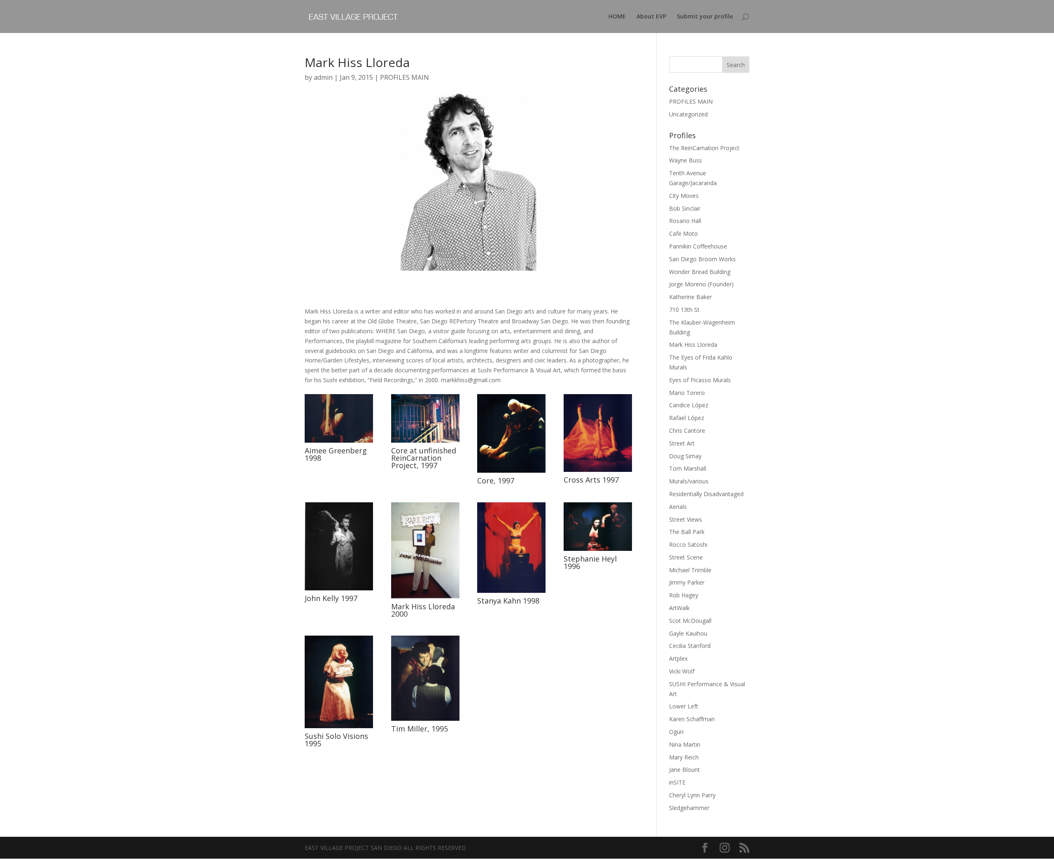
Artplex (678, 658)
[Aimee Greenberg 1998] (339, 442)
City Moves (684, 196)
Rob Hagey (683, 595)
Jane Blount (684, 769)
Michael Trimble (690, 570)
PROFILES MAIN (404, 77)
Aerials (678, 507)
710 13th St (684, 309)
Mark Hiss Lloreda (693, 344)
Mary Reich (684, 757)
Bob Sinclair (684, 208)
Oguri (676, 732)
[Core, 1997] (511, 472)
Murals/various (689, 481)
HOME (617, 17)
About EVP (651, 17)
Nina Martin (684, 744)
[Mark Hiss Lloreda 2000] (425, 598)
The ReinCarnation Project (704, 148)
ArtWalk (679, 608)
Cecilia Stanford (690, 646)
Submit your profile (705, 17)
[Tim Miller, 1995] (425, 720)
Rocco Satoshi (688, 544)
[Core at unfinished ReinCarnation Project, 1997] (425, 442)
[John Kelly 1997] (339, 590)
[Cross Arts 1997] (598, 472)
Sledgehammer (689, 808)
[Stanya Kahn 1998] (511, 593)
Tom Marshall (687, 468)
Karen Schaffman (692, 719)
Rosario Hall (685, 221)
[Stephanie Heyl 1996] (598, 551)
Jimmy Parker (686, 582)
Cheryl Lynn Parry (692, 795)
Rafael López (686, 418)
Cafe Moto (683, 233)
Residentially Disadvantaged (706, 494)
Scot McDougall (690, 621)
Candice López (688, 405)
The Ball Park (686, 532)
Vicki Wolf (682, 671)
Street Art (682, 443)
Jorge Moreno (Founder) (701, 284)
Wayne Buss (685, 160)
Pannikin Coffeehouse (698, 246)
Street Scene (686, 557)
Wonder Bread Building (699, 272)
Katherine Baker (690, 297)
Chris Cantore (687, 430)
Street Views (685, 519)
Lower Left (683, 706)
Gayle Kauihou (688, 633)
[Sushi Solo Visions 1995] (339, 728)
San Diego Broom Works (702, 259)
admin (323, 77)
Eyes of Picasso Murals (700, 380)
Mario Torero (687, 393)
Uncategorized (688, 114)
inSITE (677, 782)
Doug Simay (685, 456)
